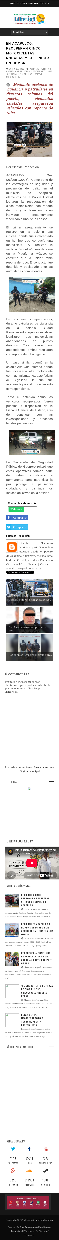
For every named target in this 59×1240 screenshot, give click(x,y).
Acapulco (34, 69)
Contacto (44, 3)
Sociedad (38, 74)
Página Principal (29, 771)
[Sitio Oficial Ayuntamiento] (28, 1202)
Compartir (20, 517)
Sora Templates (28, 1227)
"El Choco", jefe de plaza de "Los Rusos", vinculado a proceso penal (37, 991)
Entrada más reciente (18, 767)
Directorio (22, 3)
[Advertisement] (29, 814)
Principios (33, 3)
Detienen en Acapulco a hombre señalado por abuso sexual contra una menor (37, 929)
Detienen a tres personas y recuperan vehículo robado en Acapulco (35, 900)
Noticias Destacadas (41, 71)
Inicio (12, 3)
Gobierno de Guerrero (18, 71)
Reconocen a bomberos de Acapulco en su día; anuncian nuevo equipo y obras (36, 958)
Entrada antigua (44, 767)
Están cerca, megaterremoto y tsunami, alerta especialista (32, 1020)
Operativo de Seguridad (19, 74)
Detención (46, 69)
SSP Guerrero (13, 77)
